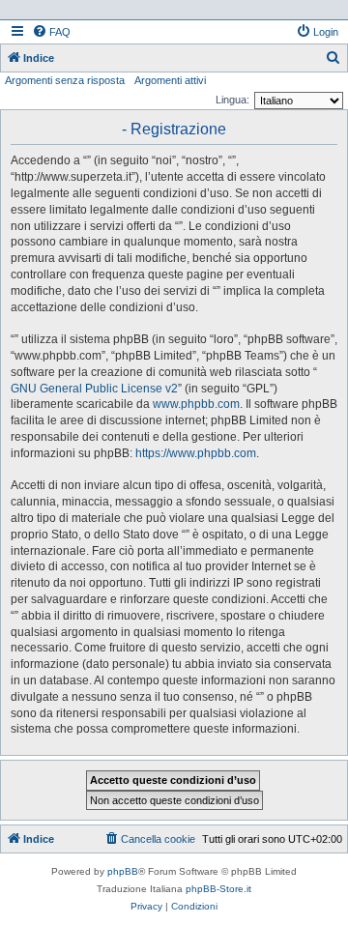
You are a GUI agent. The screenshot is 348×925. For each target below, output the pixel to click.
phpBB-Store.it (218, 888)
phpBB (122, 871)
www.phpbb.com (196, 404)
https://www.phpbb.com (195, 453)
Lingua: (232, 99)
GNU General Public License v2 (94, 388)
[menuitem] (51, 31)
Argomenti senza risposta (65, 80)
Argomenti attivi (170, 80)
